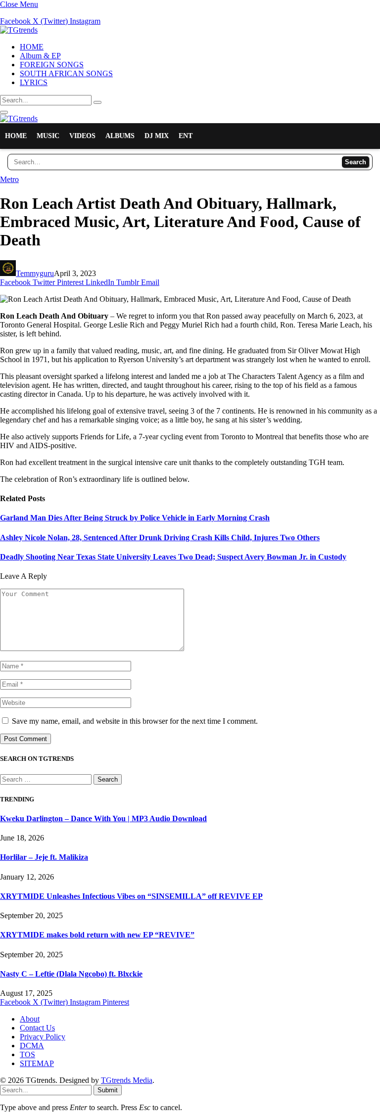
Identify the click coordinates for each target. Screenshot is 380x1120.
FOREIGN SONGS (52, 64)
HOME (32, 47)
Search (355, 162)
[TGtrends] (19, 30)
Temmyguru (35, 273)
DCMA (32, 1045)
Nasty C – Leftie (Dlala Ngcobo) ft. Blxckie (71, 974)
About (30, 1019)
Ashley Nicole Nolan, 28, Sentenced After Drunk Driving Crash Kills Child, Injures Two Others (160, 537)
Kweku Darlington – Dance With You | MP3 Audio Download (103, 818)
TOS (27, 1054)
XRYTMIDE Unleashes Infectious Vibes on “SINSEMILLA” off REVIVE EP (131, 896)
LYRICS (34, 82)
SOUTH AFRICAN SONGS (66, 73)
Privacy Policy (42, 1036)
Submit (107, 1090)
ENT (185, 136)
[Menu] (4, 112)
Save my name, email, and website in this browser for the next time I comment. (135, 721)
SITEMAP (37, 1063)
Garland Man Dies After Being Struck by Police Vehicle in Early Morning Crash (135, 517)
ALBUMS (120, 136)
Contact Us (37, 1028)
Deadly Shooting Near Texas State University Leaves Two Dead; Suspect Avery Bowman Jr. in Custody (173, 557)
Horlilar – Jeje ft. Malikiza (44, 857)
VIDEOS (82, 136)
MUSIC (48, 136)
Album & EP (40, 55)
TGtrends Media (126, 1080)
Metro (9, 179)
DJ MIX (156, 136)
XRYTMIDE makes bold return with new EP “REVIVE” (97, 935)
